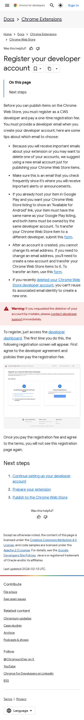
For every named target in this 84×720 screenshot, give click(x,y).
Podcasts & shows (16, 640)
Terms (8, 699)
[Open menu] (7, 5)
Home (8, 34)
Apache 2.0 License (17, 550)
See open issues (15, 599)
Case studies (13, 625)
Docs (9, 19)
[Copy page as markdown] (50, 68)
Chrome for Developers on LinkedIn (29, 673)
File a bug (10, 592)
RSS (6, 681)
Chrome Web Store (22, 39)
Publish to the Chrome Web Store (40, 497)
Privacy (21, 699)
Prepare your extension (32, 489)
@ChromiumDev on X (19, 659)
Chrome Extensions (42, 19)
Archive (9, 633)
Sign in (73, 5)
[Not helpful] (37, 48)
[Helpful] (31, 48)
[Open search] (52, 5)
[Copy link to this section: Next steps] (34, 463)
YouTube (9, 666)
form (68, 237)
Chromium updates (17, 618)
